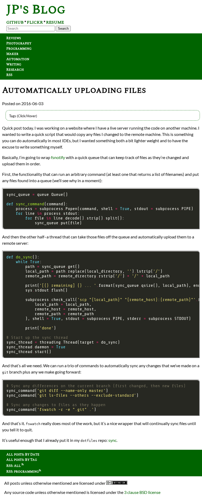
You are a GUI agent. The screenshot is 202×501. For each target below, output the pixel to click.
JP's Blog (35, 9)
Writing (13, 64)
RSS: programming (22, 471)
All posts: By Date (22, 454)
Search (63, 28)
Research (15, 69)
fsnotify (58, 157)
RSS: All (14, 465)
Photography (18, 43)
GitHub (15, 22)
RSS (9, 75)
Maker (12, 54)
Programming (19, 48)
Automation (17, 59)
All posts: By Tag (21, 459)
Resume (55, 22)
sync (112, 440)
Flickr (35, 22)
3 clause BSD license (142, 492)
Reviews (13, 38)
